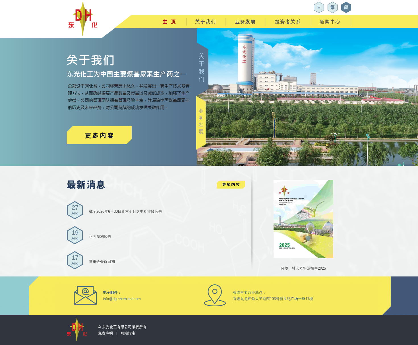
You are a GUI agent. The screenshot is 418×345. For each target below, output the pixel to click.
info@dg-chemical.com (122, 299)
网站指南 (128, 333)
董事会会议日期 (102, 261)
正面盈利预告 (100, 236)
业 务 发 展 (201, 121)
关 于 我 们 (201, 67)
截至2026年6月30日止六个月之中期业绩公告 (125, 211)
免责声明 (105, 333)
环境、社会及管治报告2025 (303, 268)
